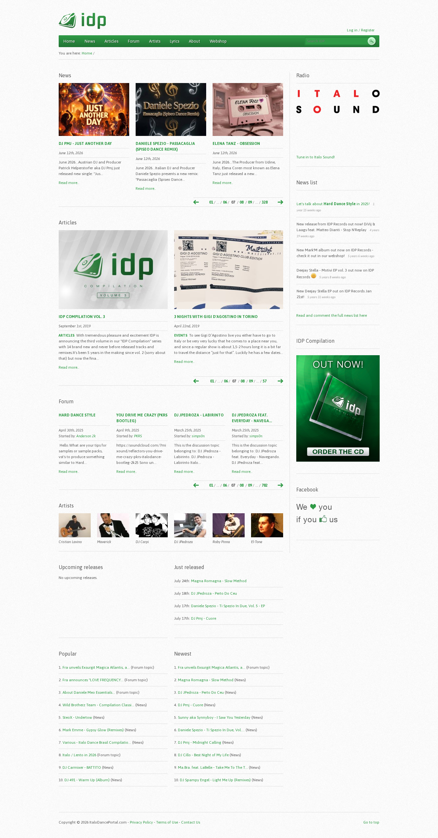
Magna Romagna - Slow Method (219, 581)
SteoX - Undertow (77, 717)
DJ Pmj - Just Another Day (85, 143)
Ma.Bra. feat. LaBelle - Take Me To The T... (213, 767)
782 (264, 485)
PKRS (138, 436)
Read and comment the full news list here (331, 315)
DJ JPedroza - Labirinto (198, 415)
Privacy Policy (141, 822)
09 (250, 202)
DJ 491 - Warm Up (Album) (87, 780)
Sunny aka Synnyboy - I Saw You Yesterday (214, 717)
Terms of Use (167, 822)
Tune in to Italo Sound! (315, 157)
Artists (154, 41)
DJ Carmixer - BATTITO (82, 767)
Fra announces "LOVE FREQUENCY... (93, 680)
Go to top (371, 822)
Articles (111, 41)
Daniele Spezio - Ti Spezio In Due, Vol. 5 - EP (228, 606)
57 (264, 381)
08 (241, 202)
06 (225, 202)
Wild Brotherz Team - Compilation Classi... (98, 705)
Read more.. (69, 182)
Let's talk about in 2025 (333, 204)
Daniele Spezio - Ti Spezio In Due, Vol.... (211, 730)
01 (211, 202)
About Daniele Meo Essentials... (89, 692)
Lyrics (174, 41)
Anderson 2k (86, 436)
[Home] (82, 21)
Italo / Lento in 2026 (79, 755)
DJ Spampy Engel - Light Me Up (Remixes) (215, 780)
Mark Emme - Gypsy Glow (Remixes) (93, 730)
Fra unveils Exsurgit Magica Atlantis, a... (96, 667)
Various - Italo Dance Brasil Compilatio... (97, 742)
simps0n (198, 436)
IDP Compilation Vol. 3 (82, 316)
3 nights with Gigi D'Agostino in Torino (215, 316)
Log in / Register (361, 30)
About (194, 41)
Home (69, 41)
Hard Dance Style (77, 415)
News (90, 41)
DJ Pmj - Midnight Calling (199, 742)
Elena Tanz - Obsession (236, 143)
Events (181, 335)
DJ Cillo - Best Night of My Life (203, 755)
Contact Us (190, 822)
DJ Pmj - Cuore (203, 618)
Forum (133, 41)
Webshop (218, 41)
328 (264, 202)
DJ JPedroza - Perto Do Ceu (214, 593)
